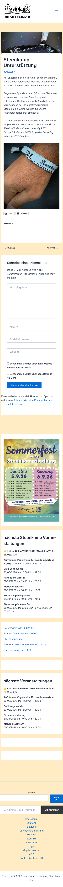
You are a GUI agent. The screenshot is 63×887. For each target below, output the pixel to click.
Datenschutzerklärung (32, 830)
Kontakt (31, 838)
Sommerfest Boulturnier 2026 (20, 633)
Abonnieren (52, 809)
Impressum (31, 819)
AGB (31, 854)
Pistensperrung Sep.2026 (18, 650)
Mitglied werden (31, 850)
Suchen (31, 792)
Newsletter (31, 842)
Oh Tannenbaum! (13, 639)
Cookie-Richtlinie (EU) (32, 858)
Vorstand (31, 822)
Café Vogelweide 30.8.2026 (19, 628)
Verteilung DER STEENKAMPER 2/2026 (25, 644)
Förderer (31, 834)
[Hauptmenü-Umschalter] (56, 11)
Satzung (31, 826)
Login (31, 846)
